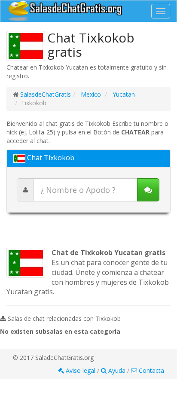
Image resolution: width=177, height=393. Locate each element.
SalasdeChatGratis (45, 94)
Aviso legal (80, 370)
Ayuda (117, 370)
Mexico (90, 94)
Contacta (150, 370)
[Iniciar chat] (148, 189)
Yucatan (123, 94)
